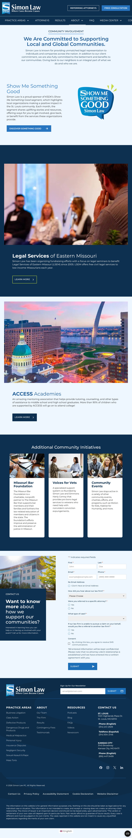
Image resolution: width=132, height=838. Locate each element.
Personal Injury (13, 740)
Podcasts (72, 713)
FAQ (91, 20)
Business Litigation (16, 713)
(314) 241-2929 (106, 727)
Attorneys (42, 20)
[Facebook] (101, 767)
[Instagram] (108, 767)
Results (60, 20)
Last (100, 562)
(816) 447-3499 (106, 756)
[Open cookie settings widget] (128, 834)
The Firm (41, 717)
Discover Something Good (25, 128)
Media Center (109, 20)
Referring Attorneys (83, 8)
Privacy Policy (31, 794)
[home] (21, 8)
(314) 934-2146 (106, 734)
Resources (76, 707)
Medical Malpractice (16, 735)
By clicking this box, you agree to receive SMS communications (93, 643)
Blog (69, 717)
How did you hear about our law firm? (86, 591)
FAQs (70, 722)
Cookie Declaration (83, 794)
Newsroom (73, 732)
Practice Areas (15, 20)
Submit (74, 666)
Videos (70, 727)
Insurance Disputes (16, 745)
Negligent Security (15, 750)
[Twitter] (115, 767)
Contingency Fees (46, 727)
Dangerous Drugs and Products (17, 729)
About (75, 20)
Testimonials (43, 732)
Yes (72, 605)
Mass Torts (11, 760)
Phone (101, 572)
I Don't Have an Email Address (84, 586)
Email (71, 572)
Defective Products (16, 722)
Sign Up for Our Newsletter (73, 686)
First (70, 562)
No (72, 608)
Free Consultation (115, 8)
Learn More (26, 279)
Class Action (12, 717)
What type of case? (77, 614)
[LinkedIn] (122, 767)
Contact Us (107, 707)
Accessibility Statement (56, 794)
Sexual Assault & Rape (17, 755)
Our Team (42, 713)
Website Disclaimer (107, 794)
